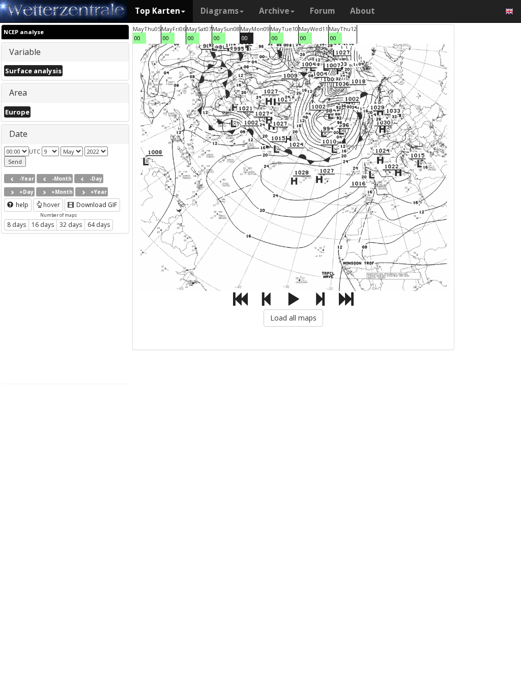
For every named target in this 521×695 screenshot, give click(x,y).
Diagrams (219, 11)
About (362, 11)
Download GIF (96, 204)
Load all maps (293, 318)
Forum (322, 11)
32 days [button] (71, 224)
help (21, 204)
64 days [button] (99, 224)
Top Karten (157, 11)
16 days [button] (43, 224)
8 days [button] (16, 224)
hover (51, 204)
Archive (274, 11)
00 (137, 38)
